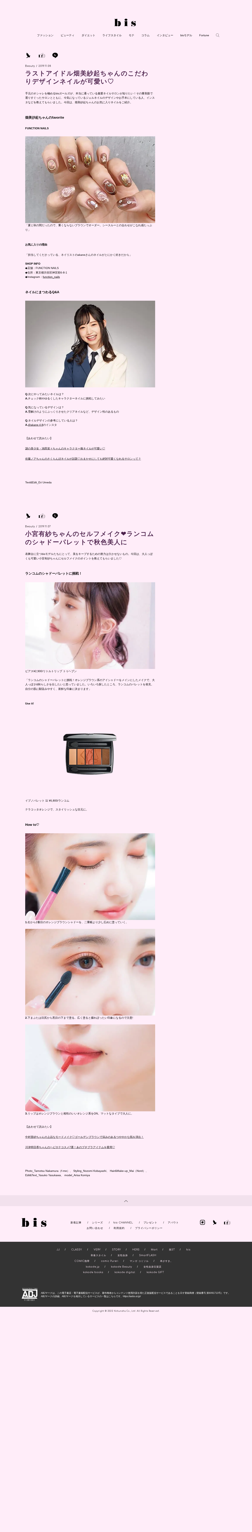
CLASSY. (76, 1249)
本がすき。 (166, 1261)
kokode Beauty (121, 1266)
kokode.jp (93, 1266)
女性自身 (123, 1255)
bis (188, 1249)
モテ (131, 35)
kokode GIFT (155, 1272)
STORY (116, 1249)
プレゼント (150, 1222)
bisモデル (186, 35)
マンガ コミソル (139, 1261)
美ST (172, 1249)
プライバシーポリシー (149, 1228)
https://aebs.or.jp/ (132, 1296)
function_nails (51, 276)
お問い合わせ (95, 1228)
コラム (145, 35)
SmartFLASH (147, 1255)
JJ (58, 1249)
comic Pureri (109, 1261)
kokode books (93, 1272)
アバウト (173, 1222)
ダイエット (88, 35)
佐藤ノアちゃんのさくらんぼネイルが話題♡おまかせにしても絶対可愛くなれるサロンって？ (83, 458)
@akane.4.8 (35, 424)
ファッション (45, 35)
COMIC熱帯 (82, 1261)
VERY (97, 1249)
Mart (154, 1249)
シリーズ (97, 1222)
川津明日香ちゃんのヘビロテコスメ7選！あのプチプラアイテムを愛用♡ (70, 1147)
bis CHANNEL (123, 1222)
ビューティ (67, 35)
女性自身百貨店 (152, 1266)
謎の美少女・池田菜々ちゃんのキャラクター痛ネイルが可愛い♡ (65, 448)
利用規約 (119, 1228)
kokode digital (125, 1272)
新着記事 (76, 1222)
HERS (136, 1249)
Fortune (204, 35)
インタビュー (165, 35)
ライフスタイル (112, 35)
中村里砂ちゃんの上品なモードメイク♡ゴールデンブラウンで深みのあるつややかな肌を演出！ (84, 1137)
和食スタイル (98, 1255)
